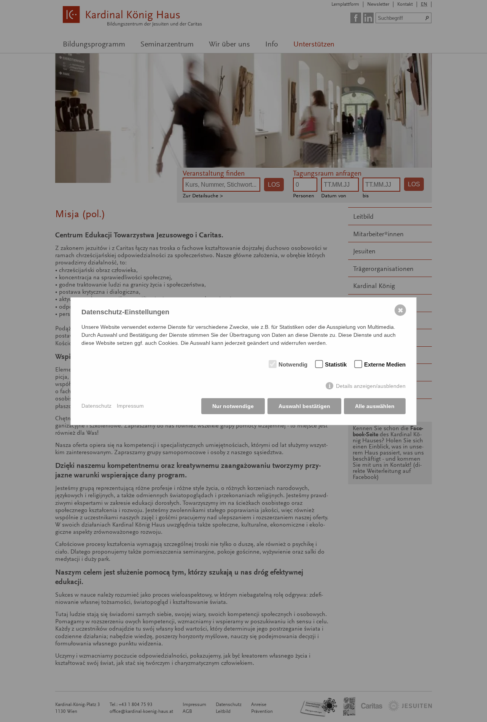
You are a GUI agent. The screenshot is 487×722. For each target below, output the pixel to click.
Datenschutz (96, 406)
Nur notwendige (233, 406)
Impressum (130, 406)
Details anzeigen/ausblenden (371, 386)
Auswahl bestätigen (304, 406)
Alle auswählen (375, 406)
